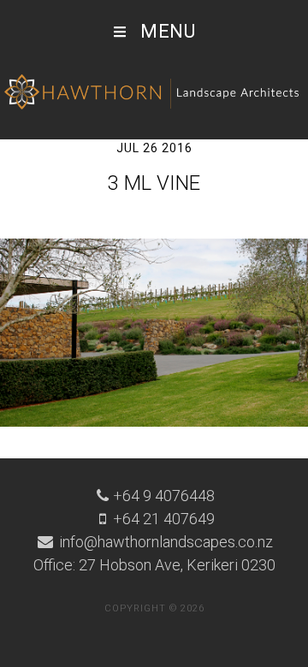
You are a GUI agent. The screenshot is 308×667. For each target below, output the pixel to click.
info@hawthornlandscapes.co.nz (164, 542)
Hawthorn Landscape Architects (154, 92)
